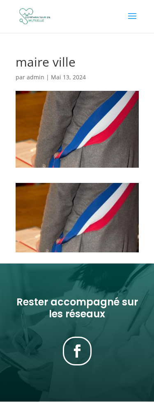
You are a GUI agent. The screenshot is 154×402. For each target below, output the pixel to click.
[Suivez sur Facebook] (77, 351)
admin (35, 77)
